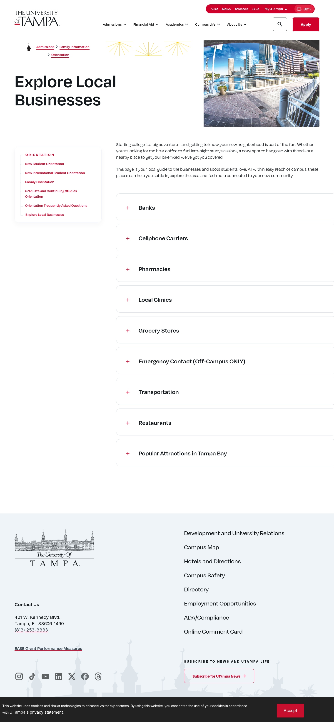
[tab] (285, 9)
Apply (306, 24)
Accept (290, 710)
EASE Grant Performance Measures (48, 648)
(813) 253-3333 (31, 630)
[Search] (280, 25)
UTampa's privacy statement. (36, 712)
